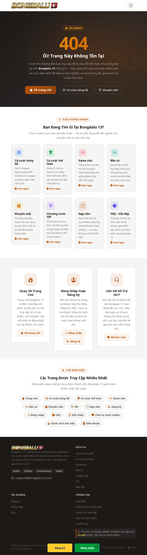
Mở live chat (118, 337)
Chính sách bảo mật (63, 423)
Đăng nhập (75, 333)
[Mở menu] (131, 5)
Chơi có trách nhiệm (107, 415)
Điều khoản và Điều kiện (89, 507)
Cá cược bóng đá (77, 90)
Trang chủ (31, 398)
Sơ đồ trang (82, 523)
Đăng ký (75, 341)
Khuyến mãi (110, 90)
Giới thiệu (78, 415)
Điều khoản (93, 423)
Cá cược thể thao (91, 398)
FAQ (58, 415)
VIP (76, 406)
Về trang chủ (42, 90)
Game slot (119, 398)
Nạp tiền (94, 406)
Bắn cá (33, 406)
